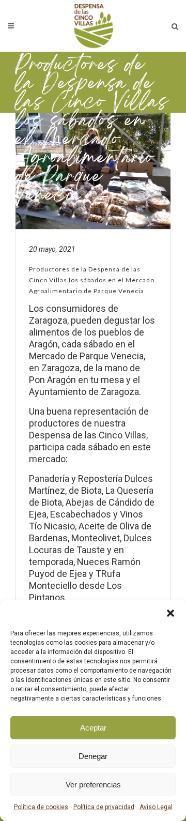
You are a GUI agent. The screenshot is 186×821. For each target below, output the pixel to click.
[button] (170, 613)
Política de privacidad (103, 807)
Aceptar (93, 727)
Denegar (93, 756)
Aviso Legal (156, 807)
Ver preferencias (93, 784)
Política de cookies (41, 807)
